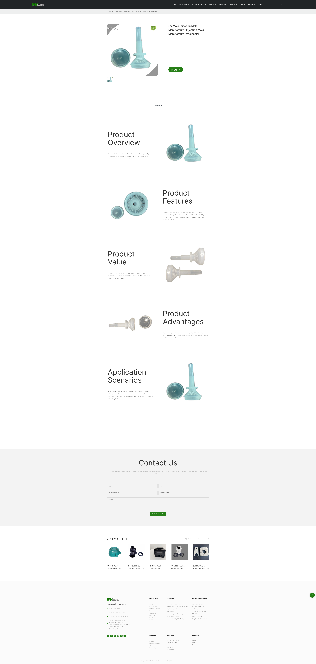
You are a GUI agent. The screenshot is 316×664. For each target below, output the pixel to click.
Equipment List (153, 641)
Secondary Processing (173, 616)
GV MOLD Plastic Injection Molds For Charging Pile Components (156, 567)
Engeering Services (154, 608)
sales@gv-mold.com (118, 604)
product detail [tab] (158, 105)
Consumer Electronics (173, 642)
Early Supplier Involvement (199, 619)
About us (152, 615)
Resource (152, 617)
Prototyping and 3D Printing (174, 604)
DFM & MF (195, 614)
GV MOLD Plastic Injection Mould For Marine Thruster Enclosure (113, 567)
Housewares (170, 649)
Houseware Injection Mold (186, 539)
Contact (151, 620)
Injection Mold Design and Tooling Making (178, 606)
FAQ (193, 642)
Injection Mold (205, 539)
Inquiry (175, 69)
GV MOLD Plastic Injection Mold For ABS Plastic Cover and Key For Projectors (201, 567)
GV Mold (109, 11)
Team (151, 645)
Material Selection (197, 616)
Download (195, 645)
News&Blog (152, 648)
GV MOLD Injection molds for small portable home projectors (178, 567)
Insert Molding (171, 611)
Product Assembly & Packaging (175, 619)
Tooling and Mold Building (199, 611)
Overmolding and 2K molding (175, 614)
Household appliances (173, 640)
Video (194, 640)
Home (151, 604)
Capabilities (152, 613)
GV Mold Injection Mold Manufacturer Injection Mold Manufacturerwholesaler (135, 11)
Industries (152, 611)
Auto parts (170, 647)
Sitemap (172, 661)
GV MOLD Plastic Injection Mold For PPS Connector (136, 567)
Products (197, 539)
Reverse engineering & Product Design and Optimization (198, 606)
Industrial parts (171, 645)
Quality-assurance (154, 643)
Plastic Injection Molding (173, 609)
